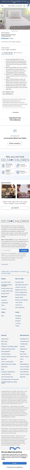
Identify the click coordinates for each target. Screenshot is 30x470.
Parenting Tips (19, 282)
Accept (15, 463)
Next (7, 332)
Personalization (5, 351)
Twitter (17, 326)
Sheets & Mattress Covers (8, 356)
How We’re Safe (5, 282)
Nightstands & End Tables (8, 364)
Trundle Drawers (6, 374)
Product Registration (21, 292)
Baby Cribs (4, 341)
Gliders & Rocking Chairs (8, 349)
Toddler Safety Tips (7, 291)
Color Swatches (19, 307)
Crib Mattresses (5, 354)
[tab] (7, 52)
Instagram (18, 316)
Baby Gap (4, 344)
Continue (24, 250)
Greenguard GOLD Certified (6, 285)
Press (2, 305)
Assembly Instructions (21, 285)
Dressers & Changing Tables (9, 346)
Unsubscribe (4, 264)
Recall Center (5, 293)
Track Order (18, 302)
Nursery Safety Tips (6, 288)
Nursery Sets (4, 339)
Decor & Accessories (7, 361)
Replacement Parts (20, 290)
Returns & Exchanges (21, 300)
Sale (2, 316)
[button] (5, 38)
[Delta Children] (15, 221)
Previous (4, 332)
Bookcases (4, 367)
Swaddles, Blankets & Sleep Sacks (9, 382)
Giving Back (4, 303)
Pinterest (17, 321)
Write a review (14, 143)
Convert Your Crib (20, 287)
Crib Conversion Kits (7, 377)
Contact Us (18, 305)
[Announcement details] (28, 272)
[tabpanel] (15, 19)
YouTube (18, 323)
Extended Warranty (20, 295)
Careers (3, 309)
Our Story (4, 300)
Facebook (18, 318)
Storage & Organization (8, 372)
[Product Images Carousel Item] (15, 19)
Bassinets (4, 359)
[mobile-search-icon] (24, 6)
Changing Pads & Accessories (10, 379)
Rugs (2, 369)
